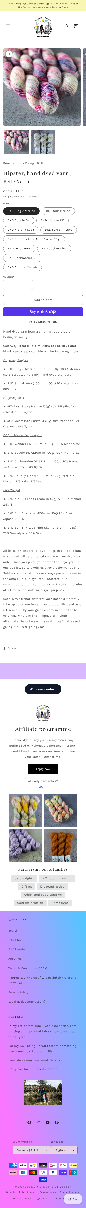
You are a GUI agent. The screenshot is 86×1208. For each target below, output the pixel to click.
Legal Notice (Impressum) (26, 1001)
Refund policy (27, 1192)
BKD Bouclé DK (19, 220)
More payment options (43, 321)
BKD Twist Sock (19, 248)
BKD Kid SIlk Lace (21, 230)
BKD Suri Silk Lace (58, 230)
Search (13, 930)
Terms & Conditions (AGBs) (27, 968)
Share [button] (12, 648)
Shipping (8, 196)
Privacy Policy (18, 992)
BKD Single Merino (21, 211)
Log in (43, 786)
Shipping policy (22, 1198)
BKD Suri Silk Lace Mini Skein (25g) (34, 239)
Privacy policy (48, 1192)
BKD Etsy (14, 940)
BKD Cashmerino (54, 248)
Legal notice (42, 1198)
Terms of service (70, 1192)
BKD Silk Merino (58, 211)
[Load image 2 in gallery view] (43, 142)
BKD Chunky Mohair (22, 267)
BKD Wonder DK (52, 220)
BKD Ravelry (17, 949)
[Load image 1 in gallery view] (16, 142)
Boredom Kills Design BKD (41, 1187)
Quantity (8, 276)
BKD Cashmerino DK (23, 258)
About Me (15, 958)
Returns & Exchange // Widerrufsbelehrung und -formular (42, 980)
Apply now (43, 769)
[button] (8, 26)
